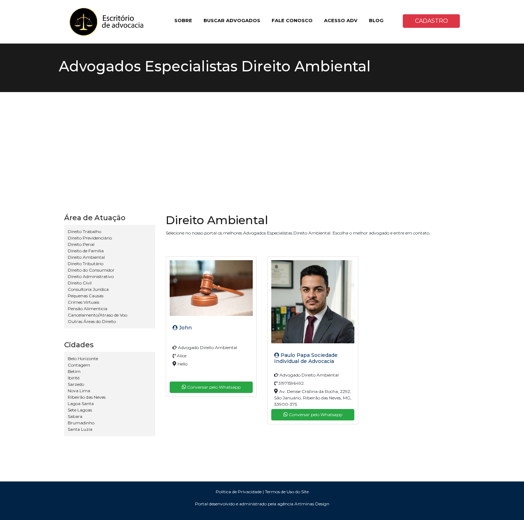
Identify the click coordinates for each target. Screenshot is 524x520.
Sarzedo (76, 384)
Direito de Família (86, 250)
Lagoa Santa (81, 403)
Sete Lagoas (80, 410)
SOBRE (183, 20)
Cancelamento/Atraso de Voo (97, 315)
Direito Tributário (85, 263)
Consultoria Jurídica (88, 289)
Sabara (75, 416)
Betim (74, 371)
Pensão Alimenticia (87, 308)
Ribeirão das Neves (87, 397)
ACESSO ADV (341, 20)
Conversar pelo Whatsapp (213, 387)
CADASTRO (431, 20)
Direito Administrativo (91, 276)
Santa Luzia (80, 429)
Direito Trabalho (84, 231)
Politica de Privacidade (239, 491)
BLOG (376, 20)
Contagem (79, 365)
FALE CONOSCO (292, 20)
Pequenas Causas (85, 295)
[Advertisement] (262, 146)
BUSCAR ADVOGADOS (232, 20)
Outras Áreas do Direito (92, 321)
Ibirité (73, 377)
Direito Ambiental (86, 257)
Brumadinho (81, 422)
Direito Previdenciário (90, 238)
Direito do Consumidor (91, 270)
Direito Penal (81, 244)
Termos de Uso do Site (287, 491)
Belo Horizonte (83, 358)
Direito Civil (80, 283)
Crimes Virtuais (83, 302)
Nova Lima (79, 390)
